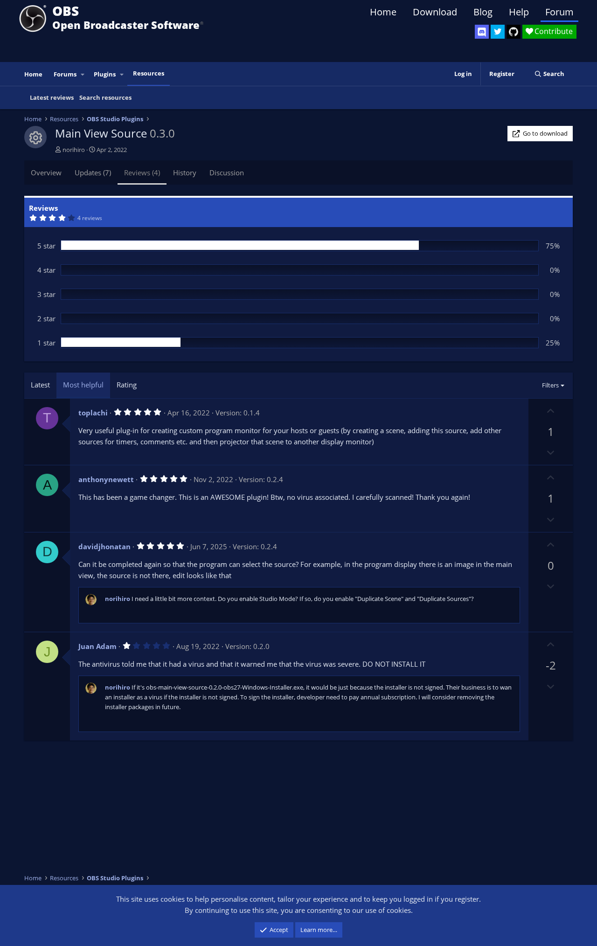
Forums (65, 74)
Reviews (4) (142, 172)
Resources (148, 73)
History (184, 172)
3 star (46, 294)
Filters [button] (550, 385)
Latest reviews (52, 97)
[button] (83, 74)
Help (519, 12)
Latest (40, 384)
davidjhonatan (104, 546)
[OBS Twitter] (498, 32)
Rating (127, 384)
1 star (46, 342)
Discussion (226, 172)
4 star (46, 270)
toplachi (93, 412)
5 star (46, 245)
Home (383, 12)
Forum (559, 12)
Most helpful (83, 384)
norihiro (73, 149)
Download (435, 12)
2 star (46, 318)
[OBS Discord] (482, 32)
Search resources (105, 97)
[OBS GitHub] (514, 32)
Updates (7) (93, 172)
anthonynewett (106, 479)
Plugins (105, 74)
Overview (46, 172)
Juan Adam (97, 646)
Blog (483, 12)
